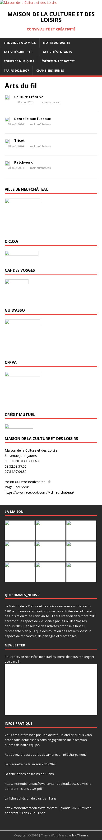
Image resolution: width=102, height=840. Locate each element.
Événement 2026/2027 (58, 61)
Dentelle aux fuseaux (32, 118)
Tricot (19, 140)
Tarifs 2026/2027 (16, 71)
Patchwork (23, 162)
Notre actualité (56, 43)
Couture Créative (28, 97)
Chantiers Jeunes (50, 71)
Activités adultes (18, 52)
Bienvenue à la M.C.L (20, 43)
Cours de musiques (19, 61)
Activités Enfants (57, 52)
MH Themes (80, 835)
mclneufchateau (50, 102)
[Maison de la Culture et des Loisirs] (28, 2)
